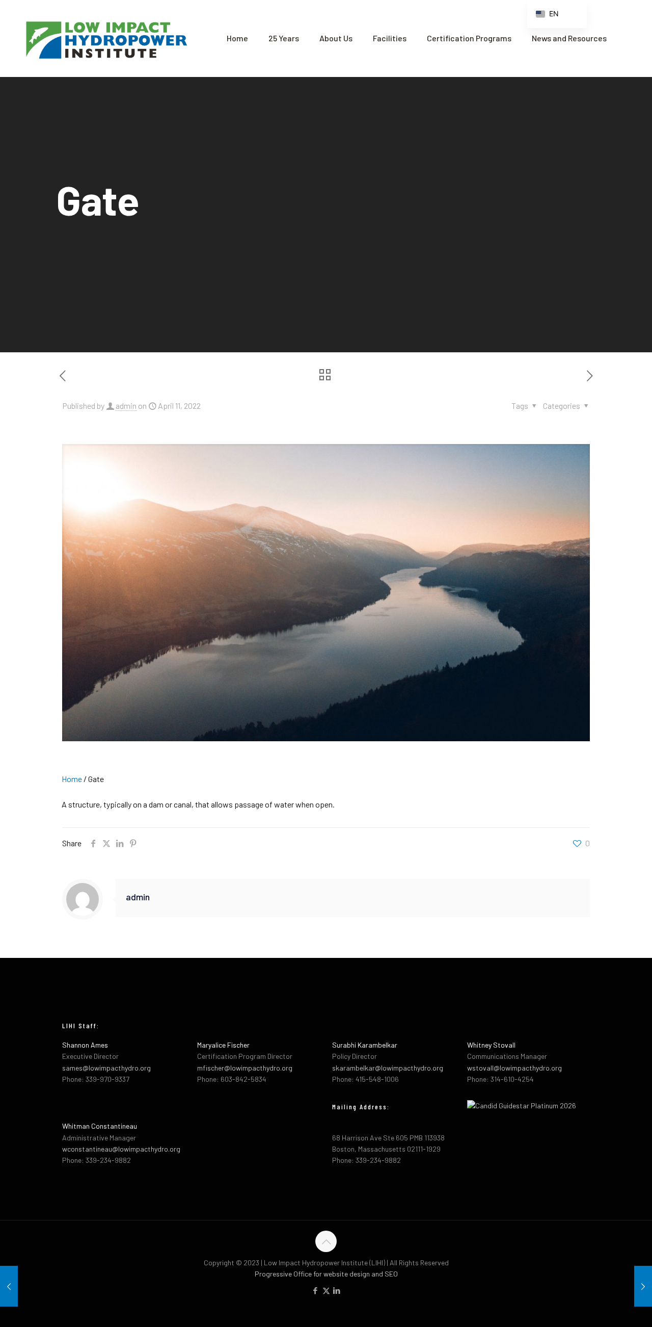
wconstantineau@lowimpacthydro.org (121, 1148)
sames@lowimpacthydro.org (106, 1067)
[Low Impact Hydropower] (105, 38)
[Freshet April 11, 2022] (9, 1286)
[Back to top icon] (326, 1241)
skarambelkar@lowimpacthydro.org (387, 1067)
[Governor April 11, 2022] (643, 1286)
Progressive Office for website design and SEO (326, 1273)
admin (126, 405)
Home (72, 779)
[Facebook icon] (315, 1290)
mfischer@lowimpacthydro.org (244, 1067)
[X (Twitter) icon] (326, 1290)
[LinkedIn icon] (337, 1290)
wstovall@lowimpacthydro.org (514, 1067)
